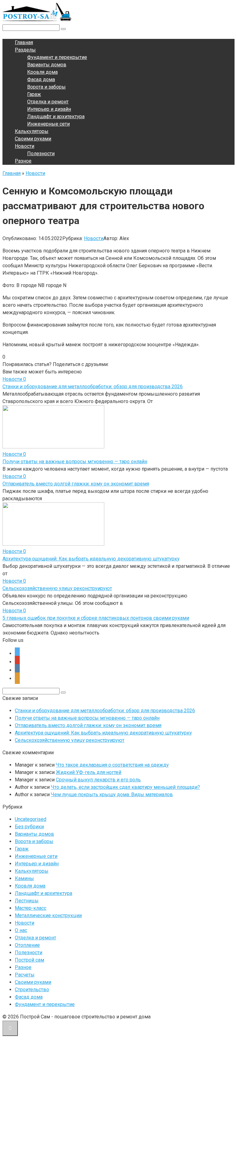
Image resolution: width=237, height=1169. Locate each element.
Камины (24, 878)
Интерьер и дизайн (49, 109)
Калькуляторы (31, 131)
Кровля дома (42, 72)
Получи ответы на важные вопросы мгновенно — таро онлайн (74, 461)
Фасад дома (41, 79)
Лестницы (27, 901)
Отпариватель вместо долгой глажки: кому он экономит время (75, 484)
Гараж (34, 94)
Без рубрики (29, 827)
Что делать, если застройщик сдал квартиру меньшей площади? (125, 787)
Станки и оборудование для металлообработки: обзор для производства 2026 (92, 386)
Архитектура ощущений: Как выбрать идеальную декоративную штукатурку (91, 559)
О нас (21, 930)
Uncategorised (30, 819)
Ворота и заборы (46, 87)
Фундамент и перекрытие (57, 57)
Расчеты (25, 975)
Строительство (32, 989)
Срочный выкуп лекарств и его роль (98, 780)
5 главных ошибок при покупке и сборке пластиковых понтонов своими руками (95, 618)
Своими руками (33, 139)
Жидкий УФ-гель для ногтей (88, 772)
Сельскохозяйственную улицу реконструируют (57, 588)
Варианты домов (46, 65)
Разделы (25, 50)
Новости (24, 146)
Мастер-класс (30, 908)
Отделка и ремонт (48, 102)
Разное (23, 161)
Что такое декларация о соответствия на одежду (112, 765)
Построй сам (29, 960)
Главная (24, 42)
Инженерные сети (48, 124)
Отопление (27, 945)
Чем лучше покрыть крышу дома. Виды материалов (112, 794)
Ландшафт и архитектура (56, 116)
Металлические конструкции (48, 915)
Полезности (41, 153)
